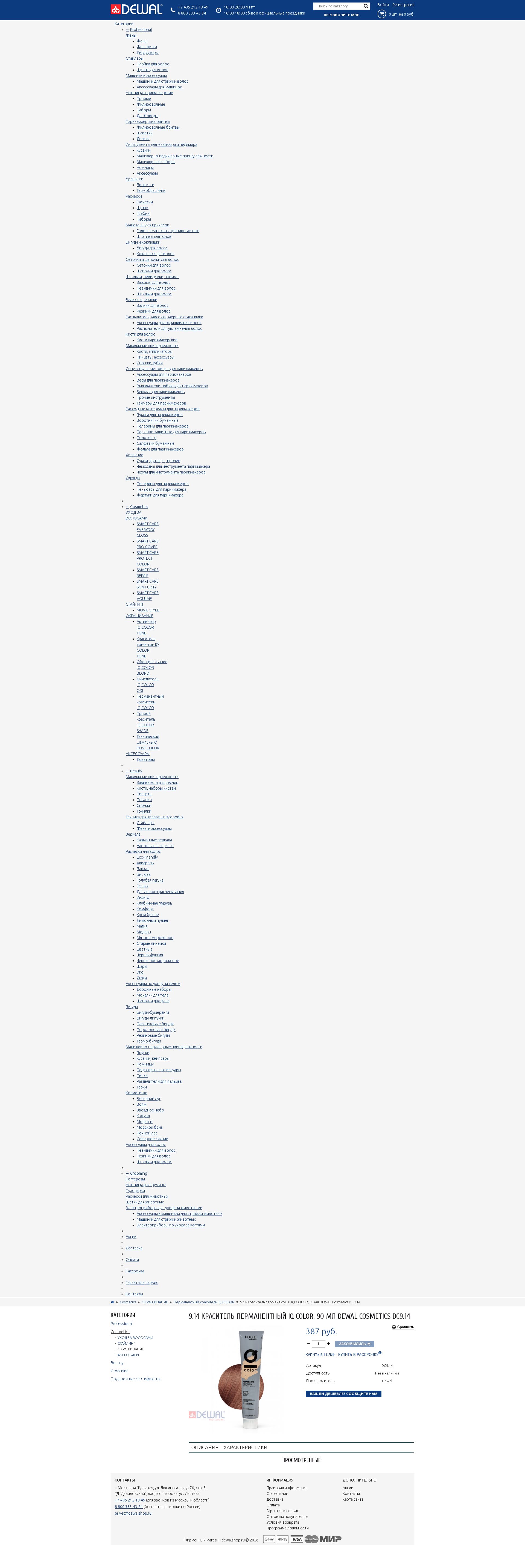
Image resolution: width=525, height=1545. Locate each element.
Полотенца (146, 437)
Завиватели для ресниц (157, 782)
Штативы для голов (154, 236)
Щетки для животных (145, 1202)
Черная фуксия (150, 955)
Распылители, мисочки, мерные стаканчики (164, 317)
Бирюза (143, 874)
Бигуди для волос (152, 248)
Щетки (142, 208)
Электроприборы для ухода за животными (164, 1208)
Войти (383, 4)
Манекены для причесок (147, 225)
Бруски (143, 1052)
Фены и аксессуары (154, 828)
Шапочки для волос (154, 271)
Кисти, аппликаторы (155, 351)
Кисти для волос (140, 334)
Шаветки (145, 133)
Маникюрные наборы (156, 162)
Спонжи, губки (150, 363)
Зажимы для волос (153, 282)
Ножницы (145, 167)
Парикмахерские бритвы (148, 121)
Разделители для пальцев (159, 1081)
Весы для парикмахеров (158, 380)
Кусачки (143, 150)
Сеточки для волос (154, 265)
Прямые (144, 98)
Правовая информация (287, 1488)
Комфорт (145, 909)
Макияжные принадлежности (152, 345)
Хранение (134, 455)
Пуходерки (135, 1190)
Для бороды (147, 116)
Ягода (142, 978)
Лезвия (143, 139)
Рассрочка (135, 1271)
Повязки (144, 800)
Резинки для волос (153, 311)
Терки (142, 1087)
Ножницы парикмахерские (149, 93)
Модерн (144, 932)
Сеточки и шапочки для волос (152, 259)
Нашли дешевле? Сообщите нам (343, 1394)
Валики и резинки (141, 300)
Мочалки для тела (152, 995)
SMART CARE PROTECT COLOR (148, 558)
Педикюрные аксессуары (159, 1070)
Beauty (136, 771)
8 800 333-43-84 (192, 13)
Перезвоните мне (341, 15)
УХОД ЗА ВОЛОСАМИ (135, 1337)
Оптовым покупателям (287, 1516)
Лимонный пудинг (152, 920)
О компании (277, 1493)
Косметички (136, 1093)
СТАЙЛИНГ (135, 604)
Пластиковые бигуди (155, 1024)
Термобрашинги (151, 190)
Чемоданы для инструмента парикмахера (173, 466)
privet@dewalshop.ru (133, 1513)
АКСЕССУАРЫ (138, 754)
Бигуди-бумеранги (153, 1012)
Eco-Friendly (147, 857)
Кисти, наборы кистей (156, 788)
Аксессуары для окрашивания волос (169, 322)
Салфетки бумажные (155, 443)
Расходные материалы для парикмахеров (163, 409)
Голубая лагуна (150, 880)
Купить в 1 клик (321, 1354)
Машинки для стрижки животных (166, 1219)
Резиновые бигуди (153, 1035)
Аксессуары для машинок (159, 87)
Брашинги (134, 179)
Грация (142, 886)
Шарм (142, 966)
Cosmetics (139, 506)
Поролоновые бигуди (156, 1029)
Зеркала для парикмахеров (161, 391)
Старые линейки (151, 943)
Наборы (144, 110)
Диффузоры (148, 52)
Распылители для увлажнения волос (169, 328)
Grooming (138, 1173)
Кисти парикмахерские (157, 340)
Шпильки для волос (154, 294)
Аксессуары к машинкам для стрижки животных (179, 1213)
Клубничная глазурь (154, 903)
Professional (141, 29)
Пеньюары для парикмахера (161, 489)
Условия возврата (283, 1522)
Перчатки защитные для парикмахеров (171, 432)
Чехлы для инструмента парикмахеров (171, 472)
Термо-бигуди (149, 1041)
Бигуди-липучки (150, 1018)
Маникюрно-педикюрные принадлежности (175, 156)
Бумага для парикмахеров (160, 414)
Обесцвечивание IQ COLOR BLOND (152, 667)
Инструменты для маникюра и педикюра (161, 144)
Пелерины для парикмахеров (163, 426)
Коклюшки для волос (155, 254)
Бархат (143, 869)
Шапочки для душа (153, 1001)
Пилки (142, 1075)
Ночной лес (147, 1133)
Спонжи (144, 805)
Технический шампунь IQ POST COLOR (148, 742)
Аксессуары (147, 173)
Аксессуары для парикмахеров (164, 374)
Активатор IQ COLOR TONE (146, 627)
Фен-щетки (147, 47)
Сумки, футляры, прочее (158, 460)
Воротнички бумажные (158, 420)
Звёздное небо (150, 1110)
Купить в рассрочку (358, 1354)
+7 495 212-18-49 (193, 7)
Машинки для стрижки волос (162, 81)
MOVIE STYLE (148, 610)
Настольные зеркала (155, 846)
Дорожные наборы (154, 989)
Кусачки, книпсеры (153, 1058)
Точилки (144, 811)
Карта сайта (353, 1499)
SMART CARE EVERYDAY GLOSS (148, 530)
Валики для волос (152, 305)
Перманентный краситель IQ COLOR (150, 702)
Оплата (132, 1259)
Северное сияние (152, 1139)
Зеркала (133, 834)
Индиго (143, 897)
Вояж (142, 1104)
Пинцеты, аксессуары (155, 357)
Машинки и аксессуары (146, 75)
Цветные (145, 949)
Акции (131, 1236)
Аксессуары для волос (146, 1144)
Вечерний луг (149, 1098)
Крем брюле (148, 914)
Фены (131, 35)
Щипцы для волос (152, 70)
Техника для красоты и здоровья (154, 817)
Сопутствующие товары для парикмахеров (164, 368)
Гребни (143, 213)
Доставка (134, 1248)
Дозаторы (146, 759)
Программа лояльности (288, 1528)
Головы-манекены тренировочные (168, 231)
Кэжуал (143, 1116)
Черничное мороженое (158, 960)
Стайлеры (135, 58)
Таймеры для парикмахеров (161, 403)
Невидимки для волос (156, 288)
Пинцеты (144, 794)
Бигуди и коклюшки (143, 242)
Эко (140, 972)
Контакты (134, 1294)
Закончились (353, 1344)
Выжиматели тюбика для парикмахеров (172, 386)
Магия (142, 926)
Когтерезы (135, 1179)
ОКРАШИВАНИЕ (139, 616)
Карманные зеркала (154, 840)
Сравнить (405, 1327)
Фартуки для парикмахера (160, 495)
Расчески (134, 196)
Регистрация (403, 4)
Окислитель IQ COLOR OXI (147, 685)
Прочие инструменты (156, 397)
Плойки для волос (153, 64)
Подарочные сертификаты (135, 1378)
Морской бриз (150, 1127)
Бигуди (132, 1006)
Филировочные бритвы (158, 127)
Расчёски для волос (143, 851)
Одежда (133, 478)
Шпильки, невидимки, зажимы (152, 277)
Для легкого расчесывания (160, 892)
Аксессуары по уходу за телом (153, 983)
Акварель (145, 863)
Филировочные (151, 104)
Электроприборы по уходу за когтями (171, 1225)
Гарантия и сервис (142, 1282)
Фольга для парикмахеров (160, 449)
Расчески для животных (147, 1196)
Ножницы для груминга (146, 1185)
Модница (145, 1121)
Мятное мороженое (155, 937)
